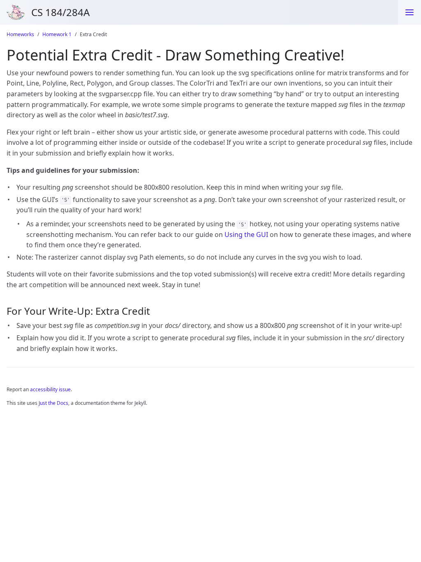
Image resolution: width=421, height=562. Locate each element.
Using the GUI (246, 234)
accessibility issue (50, 389)
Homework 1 (57, 34)
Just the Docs (53, 402)
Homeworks (20, 34)
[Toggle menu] (409, 12)
